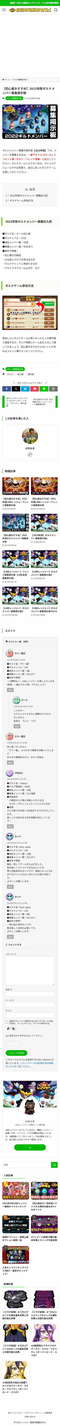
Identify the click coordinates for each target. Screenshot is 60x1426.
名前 (9, 989)
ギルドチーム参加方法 (21, 200)
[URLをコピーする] (53, 388)
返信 (10, 690)
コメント (11, 953)
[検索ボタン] (56, 10)
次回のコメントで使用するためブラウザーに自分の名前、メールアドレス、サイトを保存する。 (31, 1022)
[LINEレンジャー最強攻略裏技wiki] (30, 10)
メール (10, 1000)
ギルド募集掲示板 (14, 98)
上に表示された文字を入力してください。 (25, 1035)
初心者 (21, 374)
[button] (6, 388)
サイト (9, 1010)
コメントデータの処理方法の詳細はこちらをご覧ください (29, 1064)
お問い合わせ (30, 1416)
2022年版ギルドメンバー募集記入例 (29, 195)
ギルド (10, 374)
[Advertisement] (30, 45)
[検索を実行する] (54, 1165)
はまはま (30, 448)
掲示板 (31, 374)
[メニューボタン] (4, 10)
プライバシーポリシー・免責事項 (38, 1412)
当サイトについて (15, 1412)
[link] (30, 454)
